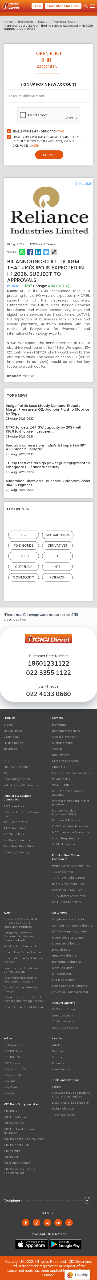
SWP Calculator (62, 968)
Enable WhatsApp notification (39, 131)
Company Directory (17, 852)
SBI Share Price (14, 806)
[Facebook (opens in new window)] (25, 1222)
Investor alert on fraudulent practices (70, 802)
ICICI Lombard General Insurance (19, 1131)
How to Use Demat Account (23, 952)
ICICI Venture (12, 1150)
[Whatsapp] (22, 252)
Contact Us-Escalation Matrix (72, 773)
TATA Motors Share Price (69, 895)
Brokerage (59, 724)
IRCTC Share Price (16, 822)
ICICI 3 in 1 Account (64, 1009)
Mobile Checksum (64, 1108)
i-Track (56, 1087)
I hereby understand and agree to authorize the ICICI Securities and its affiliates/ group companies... (49, 141)
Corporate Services (65, 760)
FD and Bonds (13, 742)
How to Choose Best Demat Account (23, 960)
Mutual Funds (58, 534)
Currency (23, 566)
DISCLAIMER (84, 183)
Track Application (64, 1114)
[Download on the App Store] (31, 1244)
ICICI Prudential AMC (17, 1145)
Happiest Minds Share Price (71, 865)
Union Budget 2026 (17, 779)
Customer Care (62, 742)
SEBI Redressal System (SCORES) (68, 792)
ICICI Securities (14, 1123)
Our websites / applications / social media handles (71, 1094)
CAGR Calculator (63, 980)
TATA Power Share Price (68, 877)
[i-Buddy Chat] (77, 1271)
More (35, 146)
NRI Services (60, 755)
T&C (61, 131)
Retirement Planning (66, 730)
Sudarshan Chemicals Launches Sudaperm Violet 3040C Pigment (48, 483)
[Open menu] (92, 6)
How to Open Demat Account (24, 1007)
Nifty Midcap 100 (15, 1069)
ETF (57, 556)
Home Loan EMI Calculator (70, 985)
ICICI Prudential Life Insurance (24, 1138)
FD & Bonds (23, 545)
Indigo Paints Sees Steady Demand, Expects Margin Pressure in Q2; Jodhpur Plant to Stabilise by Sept (47, 410)
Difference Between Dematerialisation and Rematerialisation (19, 936)
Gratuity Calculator (64, 955)
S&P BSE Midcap (15, 1051)
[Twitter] (46, 252)
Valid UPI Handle (63, 844)
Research (25, 21)
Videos (57, 1057)
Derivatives (57, 545)
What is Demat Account (20, 946)
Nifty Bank (10, 1087)
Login (37, 6)
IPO (23, 534)
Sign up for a (48, 84)
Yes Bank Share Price (18, 840)
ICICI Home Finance (17, 1163)
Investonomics (62, 1069)
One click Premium (64, 736)
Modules (58, 1063)
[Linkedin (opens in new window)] (58, 1222)
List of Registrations (66, 838)
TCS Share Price (63, 871)
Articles (57, 1045)
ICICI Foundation (15, 1117)
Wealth (57, 748)
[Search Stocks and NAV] (86, 6)
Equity (42, 21)
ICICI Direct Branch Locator (70, 826)
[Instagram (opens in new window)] (36, 1222)
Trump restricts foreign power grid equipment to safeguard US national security (48, 465)
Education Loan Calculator (70, 992)
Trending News (63, 21)
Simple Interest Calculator (70, 919)
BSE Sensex (12, 1063)
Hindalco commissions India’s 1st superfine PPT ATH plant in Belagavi (46, 447)
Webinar (58, 1051)
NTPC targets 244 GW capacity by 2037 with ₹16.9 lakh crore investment (44, 429)
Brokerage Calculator (66, 961)
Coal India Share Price (67, 890)
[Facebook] (30, 252)
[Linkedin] (38, 252)
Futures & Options (16, 767)
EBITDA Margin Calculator (69, 931)
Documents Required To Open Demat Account (20, 979)
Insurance (10, 748)
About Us (58, 767)
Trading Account (63, 1021)
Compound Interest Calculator (72, 925)
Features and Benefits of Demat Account (21, 970)
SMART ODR (60, 785)
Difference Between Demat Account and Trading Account (24, 999)
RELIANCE (14, 286)
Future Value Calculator (68, 937)
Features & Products (66, 820)
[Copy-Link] (54, 252)
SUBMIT (49, 154)
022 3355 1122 (48, 672)
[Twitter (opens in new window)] (47, 1222)
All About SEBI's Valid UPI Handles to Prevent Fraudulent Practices (21, 923)
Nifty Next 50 (12, 1075)
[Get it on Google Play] (65, 1244)
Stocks (8, 724)
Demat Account (62, 1015)
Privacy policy (61, 779)
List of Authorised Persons (70, 1102)
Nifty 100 (9, 1081)
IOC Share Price (14, 834)
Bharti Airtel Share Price (68, 883)
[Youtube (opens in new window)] (69, 1222)
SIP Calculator (61, 973)
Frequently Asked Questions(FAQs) (64, 812)
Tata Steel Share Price (19, 846)
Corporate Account (65, 1027)
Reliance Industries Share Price (21, 814)
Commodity (23, 577)
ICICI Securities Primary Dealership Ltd (19, 1170)
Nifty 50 (9, 1093)
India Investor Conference (21, 785)
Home (8, 21)
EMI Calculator (61, 949)
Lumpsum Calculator (66, 943)
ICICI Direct (11, 1157)
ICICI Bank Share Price (67, 902)
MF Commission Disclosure (70, 832)
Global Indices (13, 1045)
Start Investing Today (63, 6)
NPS (58, 566)
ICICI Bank (10, 1111)
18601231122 (48, 663)
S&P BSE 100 (12, 1057)
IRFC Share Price (15, 828)
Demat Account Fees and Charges (21, 989)
